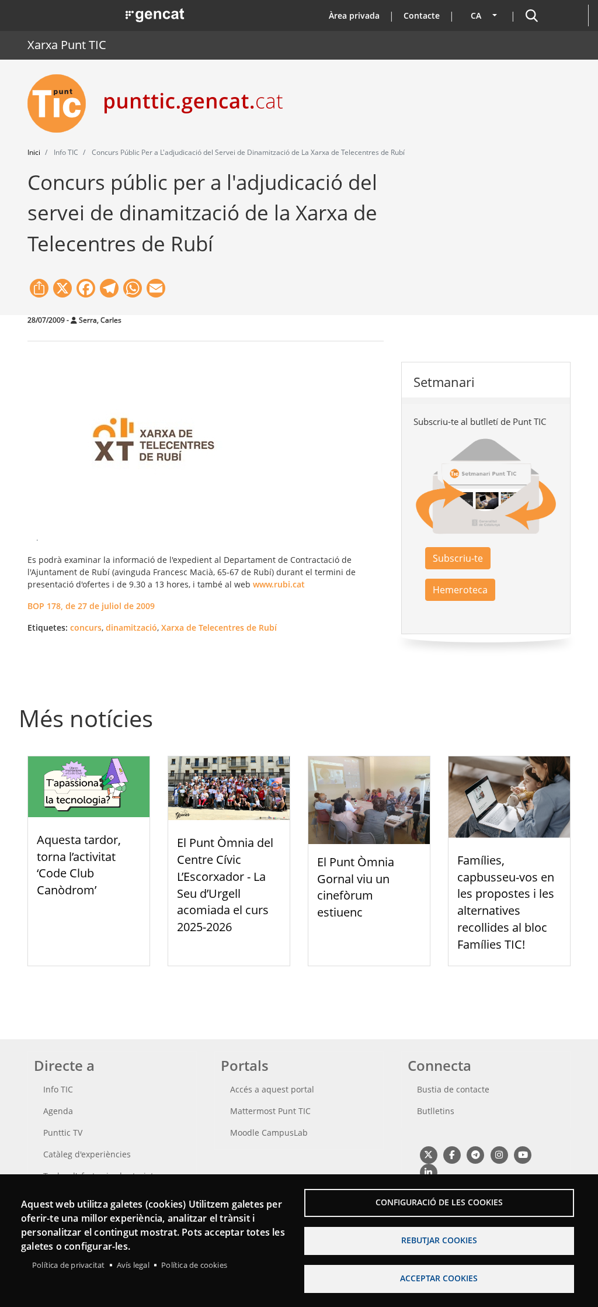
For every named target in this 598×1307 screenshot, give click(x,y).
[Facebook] (452, 1155)
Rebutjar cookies (439, 1240)
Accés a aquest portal (272, 1089)
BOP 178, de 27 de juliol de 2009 (91, 605)
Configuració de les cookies (439, 1202)
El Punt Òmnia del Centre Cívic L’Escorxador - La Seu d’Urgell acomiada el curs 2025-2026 (225, 885)
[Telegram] (475, 1155)
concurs (86, 627)
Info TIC (58, 1089)
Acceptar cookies (439, 1278)
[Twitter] (428, 1155)
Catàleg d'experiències (87, 1154)
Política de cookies (194, 1265)
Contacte (422, 15)
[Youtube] (523, 1155)
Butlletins (435, 1110)
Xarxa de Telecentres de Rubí (219, 627)
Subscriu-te (458, 558)
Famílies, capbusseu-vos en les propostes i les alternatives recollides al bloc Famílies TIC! (505, 902)
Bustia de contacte (453, 1089)
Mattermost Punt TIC (270, 1110)
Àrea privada (354, 15)
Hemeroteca (460, 589)
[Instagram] (499, 1155)
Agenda (58, 1110)
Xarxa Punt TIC (66, 45)
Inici (33, 152)
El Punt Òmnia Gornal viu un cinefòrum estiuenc (355, 887)
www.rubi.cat (279, 584)
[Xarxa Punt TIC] (61, 103)
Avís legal (133, 1265)
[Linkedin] (428, 1172)
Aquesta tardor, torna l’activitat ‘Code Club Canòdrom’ (79, 865)
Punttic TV (62, 1132)
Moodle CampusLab (269, 1132)
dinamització (131, 627)
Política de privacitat (68, 1265)
